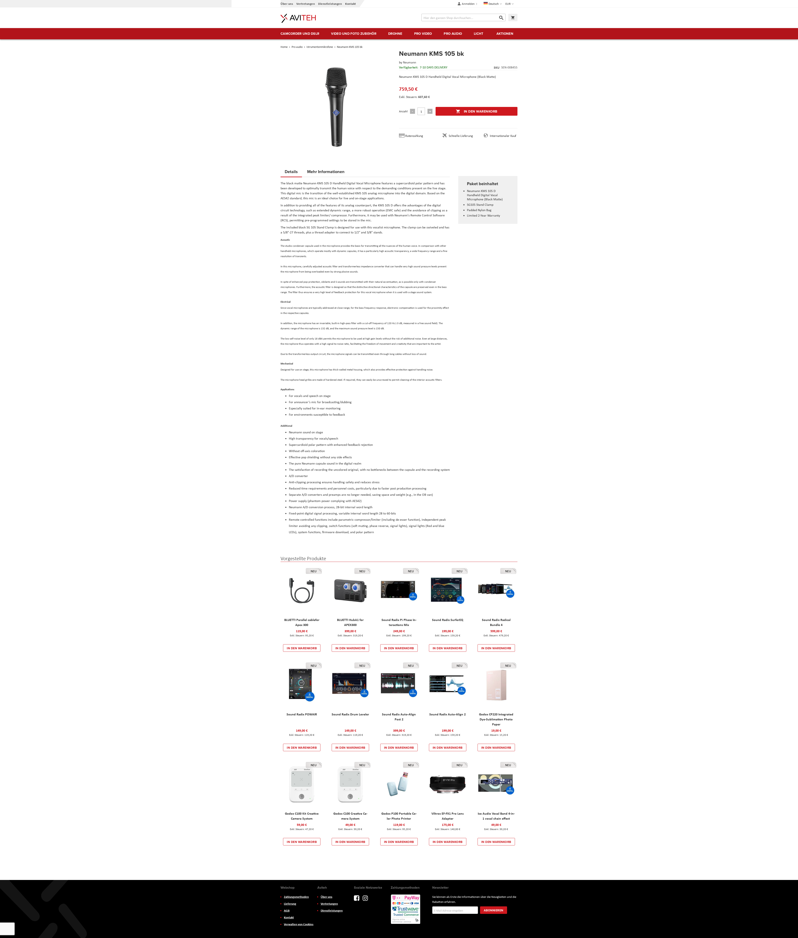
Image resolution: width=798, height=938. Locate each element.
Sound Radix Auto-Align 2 (447, 714)
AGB (286, 910)
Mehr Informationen (326, 172)
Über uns (287, 3)
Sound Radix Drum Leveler (350, 714)
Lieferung (290, 904)
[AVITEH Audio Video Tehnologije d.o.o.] (298, 18)
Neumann (409, 62)
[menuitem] (299, 33)
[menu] (399, 33)
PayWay (406, 909)
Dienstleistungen (330, 3)
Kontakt (350, 3)
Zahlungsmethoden (296, 897)
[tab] (291, 173)
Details (291, 172)
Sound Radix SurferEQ (447, 619)
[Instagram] (365, 898)
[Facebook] (356, 898)
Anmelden (468, 4)
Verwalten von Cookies (298, 924)
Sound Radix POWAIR (302, 714)
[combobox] (463, 17)
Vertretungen (305, 3)
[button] (510, 3)
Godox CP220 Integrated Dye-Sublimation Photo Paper (496, 719)
